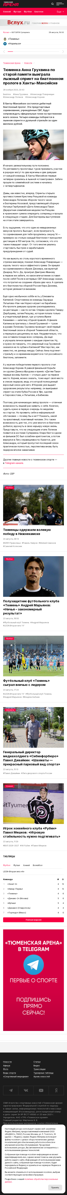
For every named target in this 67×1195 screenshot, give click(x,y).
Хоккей (7, 11)
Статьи (37, 1061)
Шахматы (10, 710)
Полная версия (33, 919)
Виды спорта (9, 1073)
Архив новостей (42, 1076)
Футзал (17, 11)
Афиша (6, 1065)
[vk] (25, 1090)
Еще (59, 11)
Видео (37, 1065)
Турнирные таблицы (43, 1073)
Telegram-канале (14, 463)
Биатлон (38, 11)
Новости (7, 1061)
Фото (5, 1069)
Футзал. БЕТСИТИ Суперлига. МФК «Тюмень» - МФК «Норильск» (33, 40)
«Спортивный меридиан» (16, 1076)
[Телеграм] (33, 980)
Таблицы (9, 856)
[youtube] (41, 1090)
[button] (4, 52)
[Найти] (52, 4)
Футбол (28, 11)
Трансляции (39, 1069)
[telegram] (10, 1090)
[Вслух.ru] (33, 22)
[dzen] (56, 1090)
